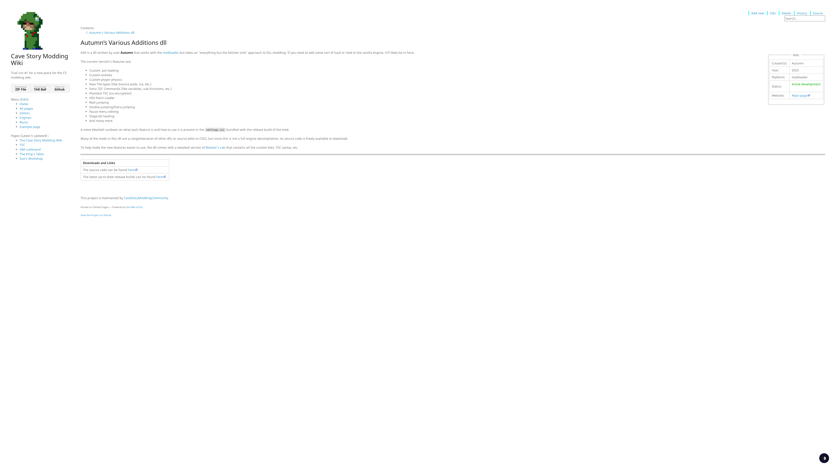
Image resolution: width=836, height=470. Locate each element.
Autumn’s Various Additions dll (112, 32)
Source (818, 13)
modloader (171, 52)
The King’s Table (32, 154)
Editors (25, 113)
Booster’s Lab (215, 147)
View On (59, 88)
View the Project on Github (96, 215)
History (802, 13)
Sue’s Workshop (31, 158)
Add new (757, 13)
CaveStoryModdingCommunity (146, 198)
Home (24, 104)
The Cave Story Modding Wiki (41, 140)
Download (21, 88)
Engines (25, 118)
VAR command (30, 149)
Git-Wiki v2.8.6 (134, 207)
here (131, 170)
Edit (24, 99)
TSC (22, 145)
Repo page (799, 95)
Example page (30, 127)
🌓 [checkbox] (824, 458)
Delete (786, 13)
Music (24, 122)
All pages (26, 108)
